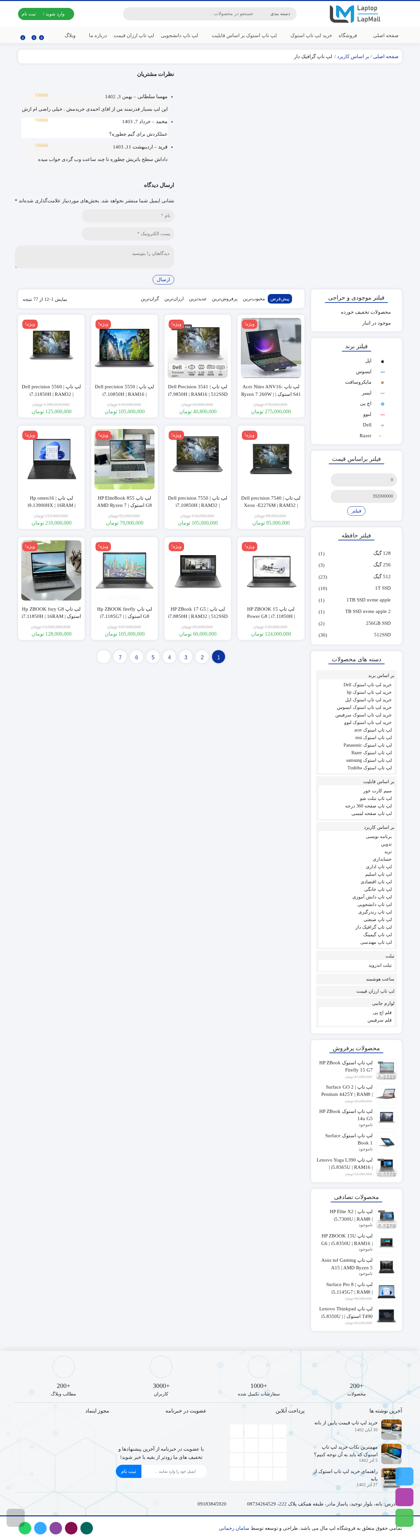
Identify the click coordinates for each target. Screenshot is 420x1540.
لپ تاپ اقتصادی (376, 881)
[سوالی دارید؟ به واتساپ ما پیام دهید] (404, 1518)
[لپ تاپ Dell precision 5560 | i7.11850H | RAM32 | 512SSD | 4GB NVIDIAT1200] (51, 348)
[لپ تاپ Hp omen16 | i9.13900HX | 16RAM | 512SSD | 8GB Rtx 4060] (51, 459)
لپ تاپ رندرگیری (375, 912)
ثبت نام (128, 1471)
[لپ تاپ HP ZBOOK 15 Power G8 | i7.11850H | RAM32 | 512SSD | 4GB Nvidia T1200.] (271, 570)
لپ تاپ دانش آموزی (372, 897)
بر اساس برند (381, 675)
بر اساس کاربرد (353, 56)
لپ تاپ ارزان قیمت (134, 35)
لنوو (367, 414)
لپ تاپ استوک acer (373, 730)
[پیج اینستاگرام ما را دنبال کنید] (404, 1497)
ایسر (366, 393)
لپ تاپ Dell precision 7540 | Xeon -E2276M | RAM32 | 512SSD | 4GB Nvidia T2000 (271, 505)
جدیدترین (198, 298)
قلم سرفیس (380, 1020)
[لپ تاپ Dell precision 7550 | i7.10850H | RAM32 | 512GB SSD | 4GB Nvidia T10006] (198, 459)
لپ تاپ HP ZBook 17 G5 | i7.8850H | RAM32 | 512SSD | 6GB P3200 (198, 616)
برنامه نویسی (379, 836)
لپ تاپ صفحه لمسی (371, 813)
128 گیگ (382, 553)
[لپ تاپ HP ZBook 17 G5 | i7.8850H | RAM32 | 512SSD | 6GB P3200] (198, 570)
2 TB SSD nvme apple (368, 611)
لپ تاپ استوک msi (373, 737)
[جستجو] (129, 13)
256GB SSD (378, 623)
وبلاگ (70, 35)
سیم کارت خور (377, 790)
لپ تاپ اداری (379, 866)
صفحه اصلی (386, 35)
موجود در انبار (376, 323)
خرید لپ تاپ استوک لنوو (368, 722)
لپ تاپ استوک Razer (371, 752)
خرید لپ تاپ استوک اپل (368, 699)
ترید (388, 851)
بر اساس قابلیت (378, 781)
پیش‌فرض (279, 298)
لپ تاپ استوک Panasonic (368, 745)
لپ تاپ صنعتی (378, 919)
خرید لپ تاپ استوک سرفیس (363, 715)
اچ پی (365, 403)
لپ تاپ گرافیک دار (373, 927)
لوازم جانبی (383, 1003)
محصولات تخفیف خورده (366, 312)
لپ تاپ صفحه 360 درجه (368, 806)
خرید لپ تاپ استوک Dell (368, 684)
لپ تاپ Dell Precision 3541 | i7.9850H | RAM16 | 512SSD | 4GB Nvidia (198, 394)
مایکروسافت (358, 382)
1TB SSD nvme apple (368, 599)
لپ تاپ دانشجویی (179, 35)
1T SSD (383, 588)
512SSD (382, 634)
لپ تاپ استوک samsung (369, 760)
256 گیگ (382, 564)
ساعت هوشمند (380, 979)
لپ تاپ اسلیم (378, 874)
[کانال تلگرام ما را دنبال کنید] (404, 1476)
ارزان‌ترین (174, 298)
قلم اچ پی (382, 1012)
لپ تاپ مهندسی (376, 942)
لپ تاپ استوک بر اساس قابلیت (243, 35)
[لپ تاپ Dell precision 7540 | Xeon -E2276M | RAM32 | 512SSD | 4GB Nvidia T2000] (271, 459)
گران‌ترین (150, 298)
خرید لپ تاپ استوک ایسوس (364, 707)
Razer (365, 435)
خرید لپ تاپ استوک (310, 35)
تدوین (386, 844)
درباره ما (97, 35)
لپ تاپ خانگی (378, 889)
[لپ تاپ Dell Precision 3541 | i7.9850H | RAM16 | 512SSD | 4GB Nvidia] (198, 348)
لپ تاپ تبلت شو (376, 798)
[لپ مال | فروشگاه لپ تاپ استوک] (356, 13)
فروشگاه (348, 35)
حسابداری (382, 859)
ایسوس (363, 371)
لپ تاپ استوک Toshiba (369, 767)
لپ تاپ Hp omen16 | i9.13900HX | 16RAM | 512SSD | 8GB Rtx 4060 (51, 505)
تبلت (390, 956)
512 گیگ (382, 576)
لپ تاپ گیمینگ (377, 934)
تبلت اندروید (380, 965)
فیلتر (356, 510)
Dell (367, 424)
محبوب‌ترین (254, 298)
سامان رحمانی (234, 1528)
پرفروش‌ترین (225, 298)
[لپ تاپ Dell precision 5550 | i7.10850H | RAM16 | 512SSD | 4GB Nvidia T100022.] (124, 348)
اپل (368, 360)
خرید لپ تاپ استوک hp (369, 692)
